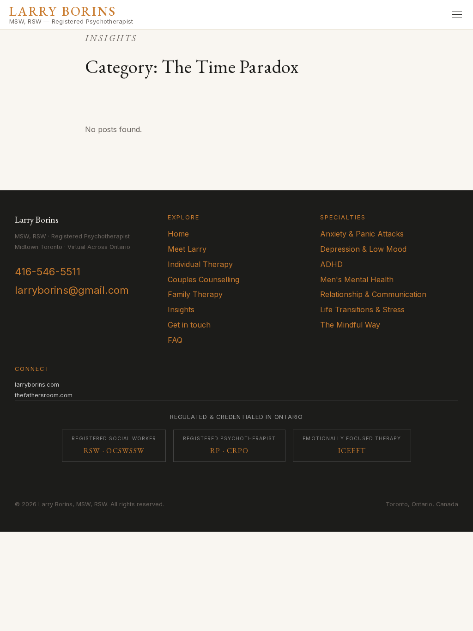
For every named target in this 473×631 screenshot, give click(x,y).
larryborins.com (37, 384)
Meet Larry (187, 249)
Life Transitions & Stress (362, 309)
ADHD (331, 264)
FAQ (175, 340)
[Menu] (457, 15)
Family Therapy (195, 294)
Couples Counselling (203, 279)
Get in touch (189, 324)
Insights (181, 309)
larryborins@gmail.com (72, 290)
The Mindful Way (350, 324)
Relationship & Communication (373, 294)
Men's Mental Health (357, 279)
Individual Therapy (200, 264)
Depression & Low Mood (363, 249)
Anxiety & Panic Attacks (362, 233)
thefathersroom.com (44, 395)
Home (178, 233)
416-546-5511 (47, 272)
